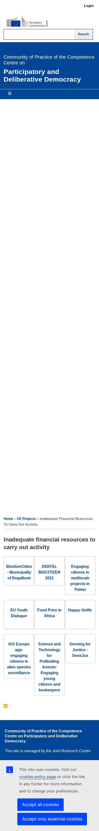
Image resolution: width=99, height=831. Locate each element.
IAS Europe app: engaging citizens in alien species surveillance (19, 658)
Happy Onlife (80, 610)
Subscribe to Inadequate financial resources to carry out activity (5, 706)
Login (89, 6)
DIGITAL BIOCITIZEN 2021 (49, 572)
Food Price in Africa (49, 613)
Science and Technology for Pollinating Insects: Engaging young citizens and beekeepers (49, 667)
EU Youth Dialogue (19, 613)
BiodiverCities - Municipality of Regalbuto (19, 572)
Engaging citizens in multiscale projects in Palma (80, 578)
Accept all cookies (40, 804)
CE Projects (26, 518)
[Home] (27, 21)
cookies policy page (37, 776)
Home (8, 518)
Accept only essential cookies (52, 818)
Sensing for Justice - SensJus (80, 650)
